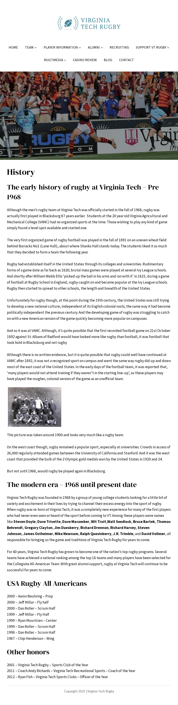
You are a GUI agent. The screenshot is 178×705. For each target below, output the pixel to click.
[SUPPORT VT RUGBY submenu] (168, 47)
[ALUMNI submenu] (102, 47)
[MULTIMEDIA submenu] (65, 60)
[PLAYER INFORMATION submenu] (80, 47)
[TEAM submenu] (36, 47)
